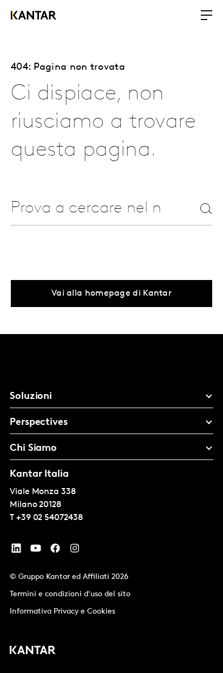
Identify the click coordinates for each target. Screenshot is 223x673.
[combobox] (86, 208)
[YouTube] (16, 551)
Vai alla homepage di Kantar (111, 293)
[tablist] (111, 503)
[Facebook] (55, 551)
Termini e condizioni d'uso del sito (70, 594)
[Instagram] (74, 551)
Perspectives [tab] (39, 423)
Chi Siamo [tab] (33, 449)
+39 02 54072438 (49, 518)
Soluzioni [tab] (31, 397)
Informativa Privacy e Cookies (62, 612)
